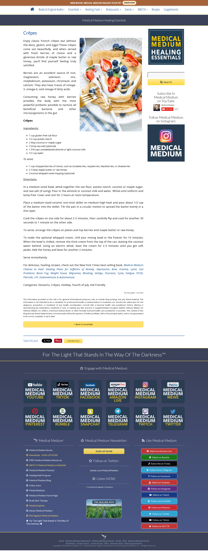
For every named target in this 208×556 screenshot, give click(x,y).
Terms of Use (97, 543)
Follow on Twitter (160, 513)
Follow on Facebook (160, 476)
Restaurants (113, 9)
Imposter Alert (116, 543)
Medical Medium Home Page (43, 495)
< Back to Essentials (83, 324)
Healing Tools (93, 9)
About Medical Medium (40, 510)
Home (61, 541)
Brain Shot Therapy (38, 500)
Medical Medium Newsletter (78, 541)
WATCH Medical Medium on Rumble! (47, 465)
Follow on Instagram (160, 488)
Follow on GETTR (160, 526)
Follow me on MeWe (160, 501)
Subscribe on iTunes (160, 463)
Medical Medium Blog (40, 480)
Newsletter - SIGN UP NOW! (43, 455)
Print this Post (73, 341)
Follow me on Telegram (160, 470)
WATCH (142, 9)
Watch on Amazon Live (160, 451)
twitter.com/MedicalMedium (104, 470)
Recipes (156, 9)
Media (118, 541)
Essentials (74, 9)
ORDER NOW (129, 3)
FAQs (106, 543)
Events (128, 9)
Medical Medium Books (41, 450)
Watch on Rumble (160, 457)
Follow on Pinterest (160, 507)
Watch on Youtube (160, 482)
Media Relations (37, 490)
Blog (125, 541)
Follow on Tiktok (160, 520)
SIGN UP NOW (104, 451)
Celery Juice (35, 485)
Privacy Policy (83, 543)
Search (167, 82)
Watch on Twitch (160, 494)
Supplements (171, 9)
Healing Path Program (40, 475)
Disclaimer (70, 543)
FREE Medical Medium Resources (45, 460)
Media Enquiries (37, 505)
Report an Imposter (133, 543)
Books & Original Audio (51, 9)
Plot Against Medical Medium (43, 515)
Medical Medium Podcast (41, 470)
